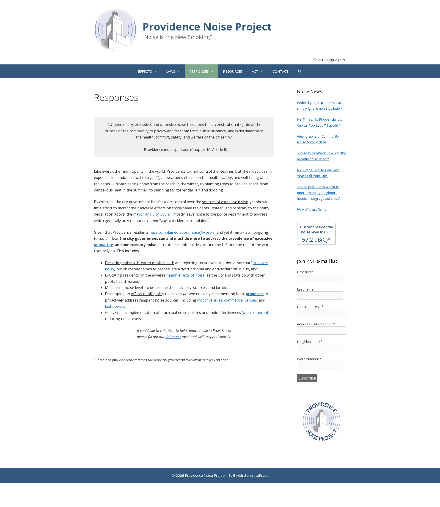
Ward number (309, 359)
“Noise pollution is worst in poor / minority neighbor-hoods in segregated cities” (318, 192)
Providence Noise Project (207, 26)
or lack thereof (255, 312)
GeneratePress (256, 475)
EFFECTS (145, 71)
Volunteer (173, 336)
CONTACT (280, 71)
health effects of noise (185, 275)
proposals (255, 293)
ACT (255, 71)
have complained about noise (174, 232)
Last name (305, 289)
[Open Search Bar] (300, 71)
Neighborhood (309, 341)
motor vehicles (209, 300)
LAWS (170, 71)
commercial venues (240, 300)
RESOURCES (233, 71)
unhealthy (103, 244)
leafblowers (115, 306)
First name (305, 271)
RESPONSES (199, 71)
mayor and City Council (152, 214)
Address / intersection (316, 324)
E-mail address (310, 306)
